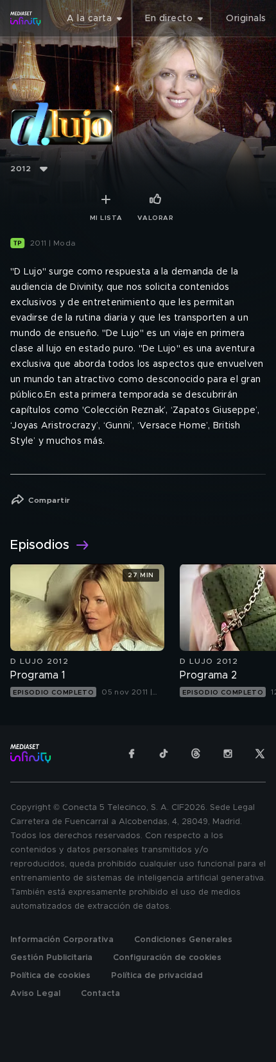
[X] (260, 753)
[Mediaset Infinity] (25, 19)
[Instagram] (228, 753)
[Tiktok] (163, 753)
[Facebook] (131, 753)
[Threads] (196, 753)
